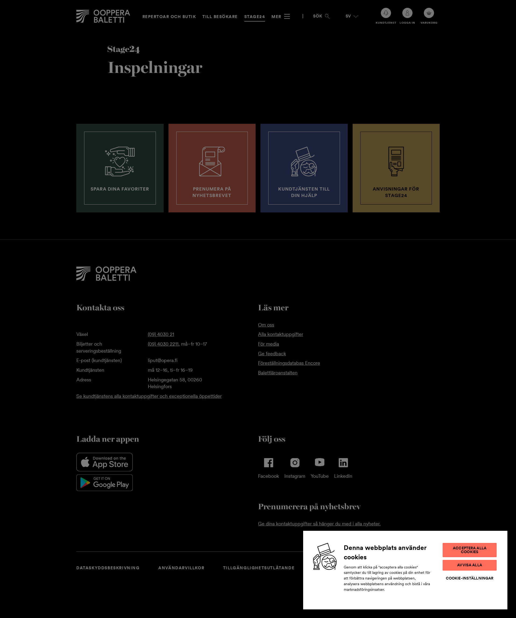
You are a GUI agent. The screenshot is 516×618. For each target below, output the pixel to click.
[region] (405, 569)
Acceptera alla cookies (469, 550)
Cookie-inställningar (470, 578)
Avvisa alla (469, 565)
